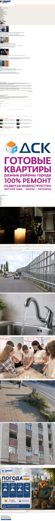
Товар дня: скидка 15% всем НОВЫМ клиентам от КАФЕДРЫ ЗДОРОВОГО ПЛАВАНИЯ (11, 69)
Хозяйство (1, 47)
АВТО (0, 7)
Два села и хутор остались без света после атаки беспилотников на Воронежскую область (9, 244)
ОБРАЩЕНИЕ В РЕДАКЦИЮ (3, 14)
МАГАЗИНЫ (3, 24)
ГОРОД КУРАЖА (2, 9)
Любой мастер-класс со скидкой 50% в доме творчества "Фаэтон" (8, 70)
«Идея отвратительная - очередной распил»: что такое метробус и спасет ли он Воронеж (11, 45)
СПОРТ (1, 17)
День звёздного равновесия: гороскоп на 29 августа (6, 249)
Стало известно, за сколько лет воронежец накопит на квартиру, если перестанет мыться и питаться (22, 249)
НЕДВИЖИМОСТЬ (2, 13)
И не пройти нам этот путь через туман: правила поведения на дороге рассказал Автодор (43, 246)
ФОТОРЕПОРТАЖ (2, 18)
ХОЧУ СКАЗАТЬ (2, 19)
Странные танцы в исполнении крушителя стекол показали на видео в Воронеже (25, 422)
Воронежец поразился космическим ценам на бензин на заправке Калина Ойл (9, 34)
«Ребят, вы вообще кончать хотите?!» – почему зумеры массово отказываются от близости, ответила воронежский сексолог (15, 57)
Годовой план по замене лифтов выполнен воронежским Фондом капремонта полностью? (42, 249)
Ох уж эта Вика (2, 36)
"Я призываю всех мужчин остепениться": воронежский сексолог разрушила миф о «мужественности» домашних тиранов (15, 58)
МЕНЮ (1, 6)
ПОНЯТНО (6, 519)
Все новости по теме (2, 33)
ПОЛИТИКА (1, 15)
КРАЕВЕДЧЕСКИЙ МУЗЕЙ (3, 11)
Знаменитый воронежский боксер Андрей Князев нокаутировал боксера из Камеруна (10, 97)
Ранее (7, 105)
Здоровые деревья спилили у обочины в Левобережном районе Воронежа (8, 422)
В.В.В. (1, 8)
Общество (1, 82)
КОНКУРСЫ (1, 10)
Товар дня (1, 59)
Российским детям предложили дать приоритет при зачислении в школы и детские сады (9, 467)
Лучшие (4, 105)
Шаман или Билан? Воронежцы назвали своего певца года (7, 46)
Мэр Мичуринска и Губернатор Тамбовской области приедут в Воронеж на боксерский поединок (11, 96)
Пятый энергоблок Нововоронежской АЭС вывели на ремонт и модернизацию (43, 422)
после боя (17, 90)
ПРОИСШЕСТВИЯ (2, 16)
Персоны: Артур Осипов (3, 98)
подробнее (6, 195)
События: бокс (8, 98)
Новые (1, 105)
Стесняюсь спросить (2, 48)
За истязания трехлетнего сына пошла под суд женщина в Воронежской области (25, 246)
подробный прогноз (2, 195)
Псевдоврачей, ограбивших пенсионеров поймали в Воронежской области (8, 246)
